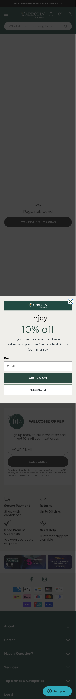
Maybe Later (38, 389)
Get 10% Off (38, 378)
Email (8, 358)
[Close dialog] (70, 301)
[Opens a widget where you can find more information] (57, 691)
